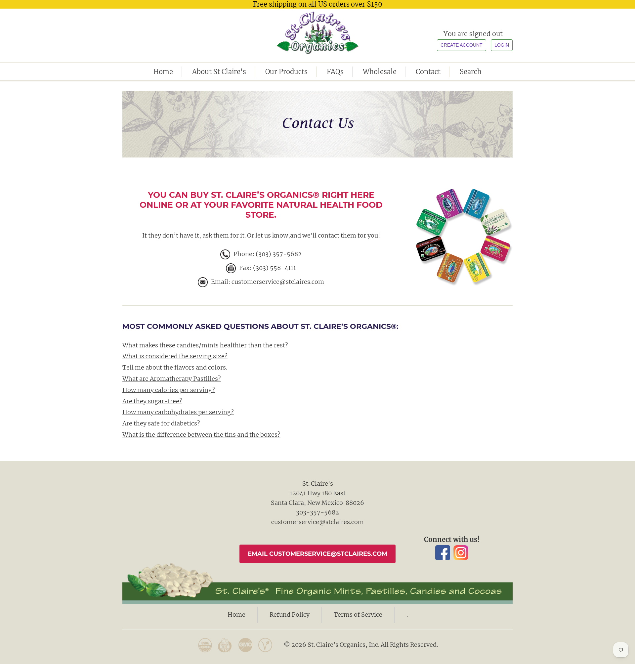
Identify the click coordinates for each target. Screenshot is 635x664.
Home (163, 71)
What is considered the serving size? (175, 356)
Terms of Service (358, 614)
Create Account (462, 45)
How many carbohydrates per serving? (178, 412)
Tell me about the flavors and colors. (174, 367)
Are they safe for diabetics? (161, 423)
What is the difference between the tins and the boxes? (201, 434)
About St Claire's (219, 71)
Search (471, 71)
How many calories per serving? (168, 390)
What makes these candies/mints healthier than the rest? (205, 345)
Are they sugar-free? (152, 401)
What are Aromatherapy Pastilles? (171, 378)
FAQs (335, 71)
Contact (428, 71)
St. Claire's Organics (317, 32)
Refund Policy (290, 614)
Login (501, 45)
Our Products (286, 71)
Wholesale (380, 71)
